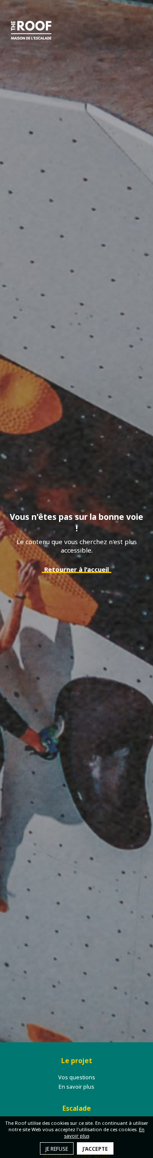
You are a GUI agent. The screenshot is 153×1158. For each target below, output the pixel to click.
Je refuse (56, 1148)
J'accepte (95, 1148)
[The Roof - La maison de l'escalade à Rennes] (31, 30)
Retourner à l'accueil (76, 569)
